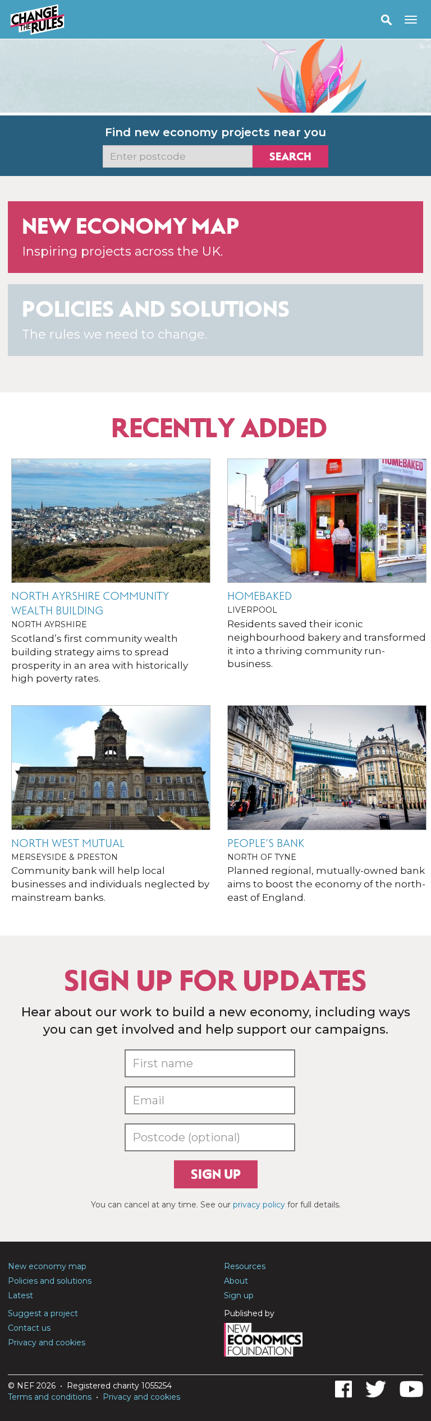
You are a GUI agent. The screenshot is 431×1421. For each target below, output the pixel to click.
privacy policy (259, 1205)
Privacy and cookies (46, 1342)
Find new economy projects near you (215, 132)
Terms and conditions (49, 1397)
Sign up (216, 1174)
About (236, 1281)
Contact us (29, 1328)
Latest (20, 1295)
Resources (244, 1266)
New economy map (47, 1266)
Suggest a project (43, 1313)
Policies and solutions (49, 1281)
